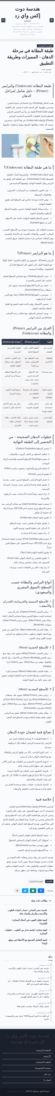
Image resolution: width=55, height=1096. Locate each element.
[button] (41, 890)
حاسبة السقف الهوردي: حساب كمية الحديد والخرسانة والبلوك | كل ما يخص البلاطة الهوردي (28, 995)
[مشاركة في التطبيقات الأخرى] (17, 890)
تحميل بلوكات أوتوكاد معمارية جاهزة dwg (33, 1006)
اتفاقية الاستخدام (43, 1062)
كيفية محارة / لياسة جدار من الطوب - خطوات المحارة (26, 932)
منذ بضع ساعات (42, 1013)
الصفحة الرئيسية (43, 1050)
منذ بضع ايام (43, 965)
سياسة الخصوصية (43, 1068)
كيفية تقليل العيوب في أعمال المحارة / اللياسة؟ (29, 922)
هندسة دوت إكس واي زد (27, 12)
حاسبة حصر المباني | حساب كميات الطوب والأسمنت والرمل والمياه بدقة (27, 912)
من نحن (47, 1074)
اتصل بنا (47, 1080)
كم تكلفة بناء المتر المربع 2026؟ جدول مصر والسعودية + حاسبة (27, 1017)
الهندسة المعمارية (45, 46)
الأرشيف (47, 1056)
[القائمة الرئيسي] (52, 20)
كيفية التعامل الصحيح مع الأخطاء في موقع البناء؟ (28, 942)
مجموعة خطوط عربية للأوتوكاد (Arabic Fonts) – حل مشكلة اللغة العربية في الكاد (28, 982)
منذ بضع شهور (42, 978)
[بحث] (3, 20)
